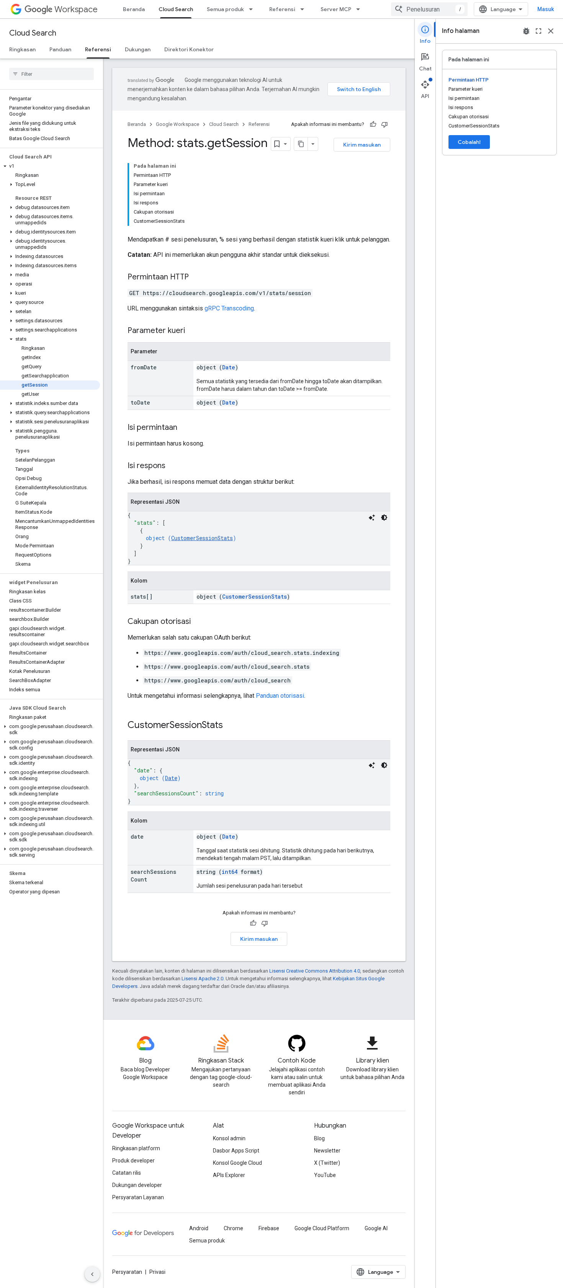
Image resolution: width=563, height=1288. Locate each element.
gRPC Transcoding (229, 308)
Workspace (76, 9)
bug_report (526, 31)
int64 (229, 871)
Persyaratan (127, 1272)
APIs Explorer (229, 1175)
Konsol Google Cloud (237, 1163)
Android (198, 1228)
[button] (50, 166)
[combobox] (429, 9)
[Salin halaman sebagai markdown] (301, 143)
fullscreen (538, 31)
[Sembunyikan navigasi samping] (92, 1274)
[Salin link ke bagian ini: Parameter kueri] (192, 331)
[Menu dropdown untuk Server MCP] (360, 9)
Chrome (233, 1228)
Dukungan (138, 49)
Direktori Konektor (189, 49)
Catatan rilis (126, 1173)
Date (228, 367)
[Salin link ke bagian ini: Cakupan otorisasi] (198, 622)
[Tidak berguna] (384, 124)
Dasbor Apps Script (236, 1151)
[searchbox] (51, 74)
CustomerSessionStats (202, 538)
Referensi (282, 9)
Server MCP (336, 9)
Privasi (157, 1272)
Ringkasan (22, 49)
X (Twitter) (327, 1163)
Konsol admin (229, 1138)
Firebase (269, 1228)
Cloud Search (176, 9)
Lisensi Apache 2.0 (202, 978)
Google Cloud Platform (322, 1228)
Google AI (376, 1228)
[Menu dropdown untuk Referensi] (304, 9)
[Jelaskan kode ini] (372, 517)
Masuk (545, 9)
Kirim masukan (362, 144)
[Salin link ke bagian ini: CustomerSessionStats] (230, 725)
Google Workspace (177, 124)
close (550, 31)
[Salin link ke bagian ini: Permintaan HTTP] (196, 277)
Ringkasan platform (136, 1148)
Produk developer (133, 1160)
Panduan (60, 49)
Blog (319, 1138)
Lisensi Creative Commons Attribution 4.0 (314, 971)
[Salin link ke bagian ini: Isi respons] (173, 466)
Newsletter (327, 1151)
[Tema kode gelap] (384, 517)
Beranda (134, 9)
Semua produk (225, 9)
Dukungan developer (137, 1185)
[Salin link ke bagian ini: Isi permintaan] (185, 428)
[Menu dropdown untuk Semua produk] (253, 9)
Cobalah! (469, 142)
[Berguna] (373, 124)
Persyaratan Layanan (138, 1197)
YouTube (325, 1175)
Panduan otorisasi (280, 695)
